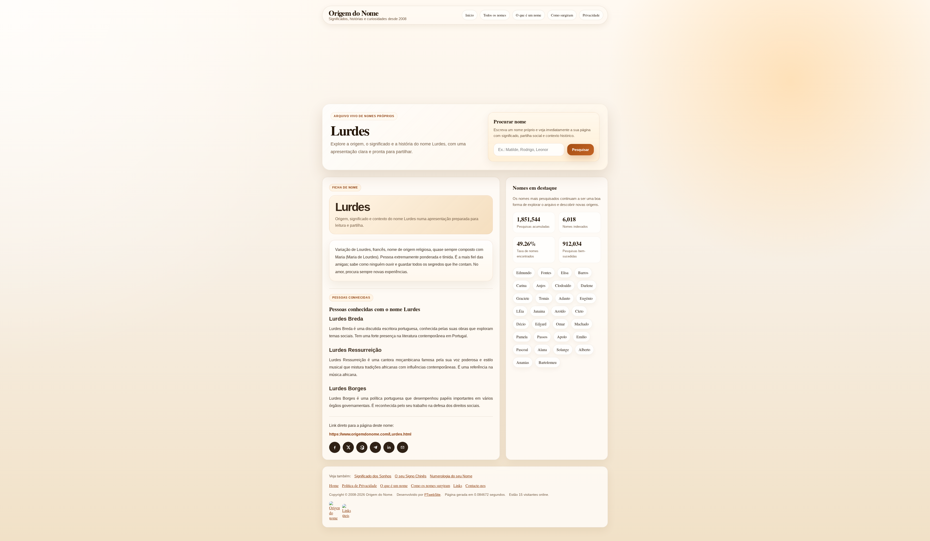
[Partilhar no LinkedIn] (389, 447)
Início (469, 15)
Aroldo (560, 311)
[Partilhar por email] (402, 447)
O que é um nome (528, 15)
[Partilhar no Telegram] (375, 447)
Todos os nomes (494, 15)
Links (457, 485)
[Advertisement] (465, 64)
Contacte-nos (475, 485)
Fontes (546, 272)
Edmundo (523, 272)
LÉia (520, 311)
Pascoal (522, 349)
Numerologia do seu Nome (451, 476)
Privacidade (591, 15)
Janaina (539, 311)
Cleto (579, 311)
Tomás (544, 298)
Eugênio (586, 298)
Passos (542, 336)
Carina (521, 285)
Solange (563, 349)
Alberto (584, 349)
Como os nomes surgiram (430, 485)
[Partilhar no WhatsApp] (361, 447)
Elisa (564, 272)
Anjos (540, 285)
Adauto (564, 298)
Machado (581, 323)
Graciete (522, 298)
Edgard (540, 323)
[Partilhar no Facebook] (334, 447)
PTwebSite (432, 494)
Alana (542, 349)
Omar (560, 323)
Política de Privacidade (359, 485)
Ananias (522, 362)
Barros (583, 272)
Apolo (562, 336)
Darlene (587, 285)
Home (334, 485)
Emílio (581, 336)
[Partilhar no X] (348, 447)
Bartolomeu (548, 362)
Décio (521, 323)
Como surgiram (562, 15)
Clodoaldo (563, 285)
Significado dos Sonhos (372, 476)
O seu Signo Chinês (410, 476)
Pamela (521, 336)
